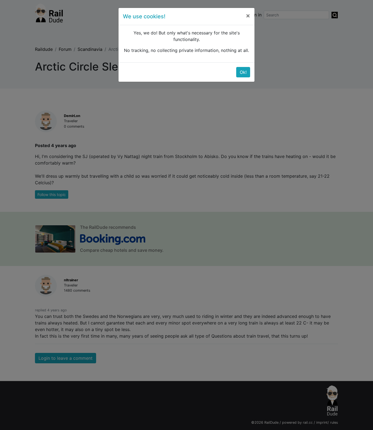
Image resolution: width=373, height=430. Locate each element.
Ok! (243, 72)
